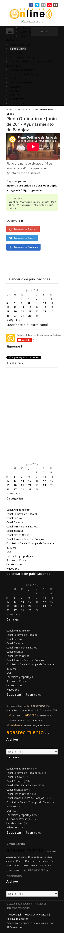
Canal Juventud (14, 530)
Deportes (15, 86)
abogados (41, 715)
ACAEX (47, 733)
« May (9, 319)
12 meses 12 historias (16, 706)
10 (44, 303)
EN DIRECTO (17, 99)
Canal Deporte (14, 522)
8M (9, 715)
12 (7, 307)
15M (22, 715)
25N (18, 715)
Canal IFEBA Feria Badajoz (21, 526)
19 (7, 311)
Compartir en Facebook (26, 247)
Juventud (15, 91)
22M (55, 710)
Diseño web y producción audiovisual (27, 923)
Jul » (17, 319)
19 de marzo (23, 720)
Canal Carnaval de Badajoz (21, 514)
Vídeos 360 (16, 53)
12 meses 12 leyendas (32, 725)
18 (51, 307)
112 (48, 705)
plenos (22, 181)
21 (22, 311)
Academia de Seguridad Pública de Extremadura (29, 710)
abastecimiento (25, 732)
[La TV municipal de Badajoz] (32, 13)
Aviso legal (15, 914)
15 (29, 307)
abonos (46, 725)
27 (15, 315)
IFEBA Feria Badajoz (22, 82)
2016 (29, 705)
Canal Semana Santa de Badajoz (25, 539)
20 (15, 311)
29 (29, 315)
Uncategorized (14, 564)
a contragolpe (35, 720)
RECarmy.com (14, 927)
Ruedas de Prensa (16, 560)
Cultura (14, 78)
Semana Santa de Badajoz (25, 74)
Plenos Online (18, 48)
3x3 (13, 715)
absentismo (39, 705)
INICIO (23, 27)
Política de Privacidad (36, 914)
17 (44, 307)
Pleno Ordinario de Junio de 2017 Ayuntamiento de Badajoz (31, 124)
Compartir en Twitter (25, 238)
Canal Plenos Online (17, 535)
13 (15, 307)
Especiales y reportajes (23, 57)
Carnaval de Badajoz (22, 69)
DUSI (9, 551)
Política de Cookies (17, 918)
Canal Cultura (14, 518)
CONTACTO (17, 103)
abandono (14, 725)
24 (44, 311)
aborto (31, 715)
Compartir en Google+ (25, 229)
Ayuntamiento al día (21, 44)
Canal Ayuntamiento (18, 509)
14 (22, 307)
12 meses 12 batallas (15, 844)
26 (7, 315)
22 (29, 311)
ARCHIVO (15, 95)
